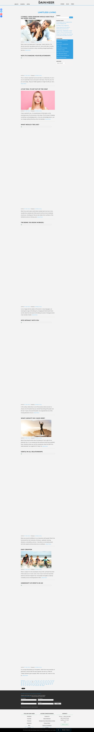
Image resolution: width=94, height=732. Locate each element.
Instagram (29, 723)
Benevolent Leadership (62, 44)
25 (30, 681)
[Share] (1, 16)
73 (23, 685)
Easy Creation (26, 549)
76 (29, 685)
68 (46, 684)
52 (48, 683)
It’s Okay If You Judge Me (62, 25)
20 (21, 681)
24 (28, 681)
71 (52, 684)
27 (34, 681)
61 (32, 684)
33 (45, 681)
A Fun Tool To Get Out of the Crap (34, 89)
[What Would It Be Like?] (36, 127)
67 (44, 684)
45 (35, 683)
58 (27, 684)
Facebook (29, 716)
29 (38, 681)
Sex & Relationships (61, 57)
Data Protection (47, 718)
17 (50, 680)
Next (43, 685)
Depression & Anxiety (62, 48)
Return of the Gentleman (63, 55)
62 (34, 684)
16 (48, 680)
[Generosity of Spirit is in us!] (36, 585)
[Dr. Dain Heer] (46, 4)
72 (21, 685)
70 (50, 684)
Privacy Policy (47, 723)
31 (42, 681)
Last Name (40, 698)
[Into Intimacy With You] (36, 322)
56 (23, 684)
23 (26, 681)
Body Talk (59, 46)
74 (25, 685)
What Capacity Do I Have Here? (33, 418)
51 (46, 683)
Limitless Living (38, 42)
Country (39, 702)
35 (49, 681)
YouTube (29, 718)
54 (52, 683)
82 (40, 685)
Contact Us (46, 716)
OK (58, 730)
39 (23, 683)
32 (43, 681)
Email (22, 702)
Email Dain (65, 724)
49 (43, 683)
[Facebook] (1, 9)
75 (27, 685)
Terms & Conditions (47, 725)
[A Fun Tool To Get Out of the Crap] (38, 109)
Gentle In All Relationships (32, 451)
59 (29, 684)
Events (22, 4)
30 (40, 681)
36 (51, 681)
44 (33, 683)
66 (42, 684)
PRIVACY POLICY (66, 730)
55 (21, 684)
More (29, 727)
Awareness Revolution (62, 40)
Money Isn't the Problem (63, 51)
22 (25, 681)
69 (48, 684)
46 (37, 683)
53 (50, 683)
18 (51, 680)
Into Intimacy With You (30, 320)
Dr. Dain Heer (27, 42)
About (16, 4)
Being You (59, 42)
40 (25, 683)
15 (46, 680)
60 (31, 684)
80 (37, 685)
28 (36, 681)
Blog (67, 4)
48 (41, 683)
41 (27, 683)
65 (40, 684)
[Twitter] (1, 12)
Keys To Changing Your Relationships (35, 55)
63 (36, 684)
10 (38, 680)
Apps (28, 4)
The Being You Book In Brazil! (32, 222)
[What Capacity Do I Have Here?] (36, 436)
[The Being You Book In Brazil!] (36, 224)
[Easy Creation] (36, 567)
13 (43, 680)
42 (29, 683)
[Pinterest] (1, 14)
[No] (92, 730)
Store (62, 4)
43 (31, 683)
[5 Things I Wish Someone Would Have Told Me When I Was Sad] (38, 40)
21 (23, 681)
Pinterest (29, 720)
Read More (28, 50)
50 (45, 683)
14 (45, 680)
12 (41, 680)
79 (35, 685)
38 (21, 683)
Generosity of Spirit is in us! (32, 583)
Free (72, 4)
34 (47, 681)
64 (38, 684)
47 (39, 683)
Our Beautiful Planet (62, 53)
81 (38, 685)
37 (53, 681)
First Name (23, 698)
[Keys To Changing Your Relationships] (36, 58)
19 (53, 680)
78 (33, 685)
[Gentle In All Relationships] (38, 454)
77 (31, 685)
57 (25, 684)
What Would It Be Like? (30, 124)
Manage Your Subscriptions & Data (47, 720)
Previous (23, 680)
